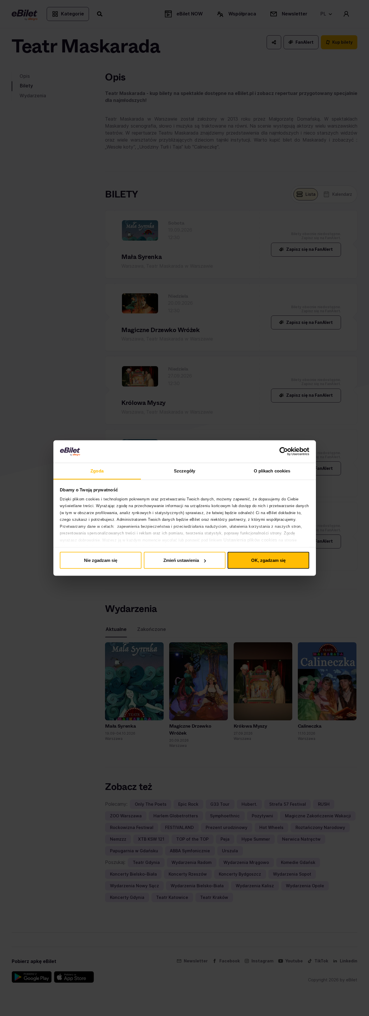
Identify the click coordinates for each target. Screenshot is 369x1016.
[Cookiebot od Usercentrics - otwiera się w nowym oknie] (283, 451)
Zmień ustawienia (181, 560)
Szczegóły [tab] (184, 470)
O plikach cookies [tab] (272, 470)
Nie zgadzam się (100, 560)
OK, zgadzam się (268, 560)
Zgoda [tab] (97, 470)
